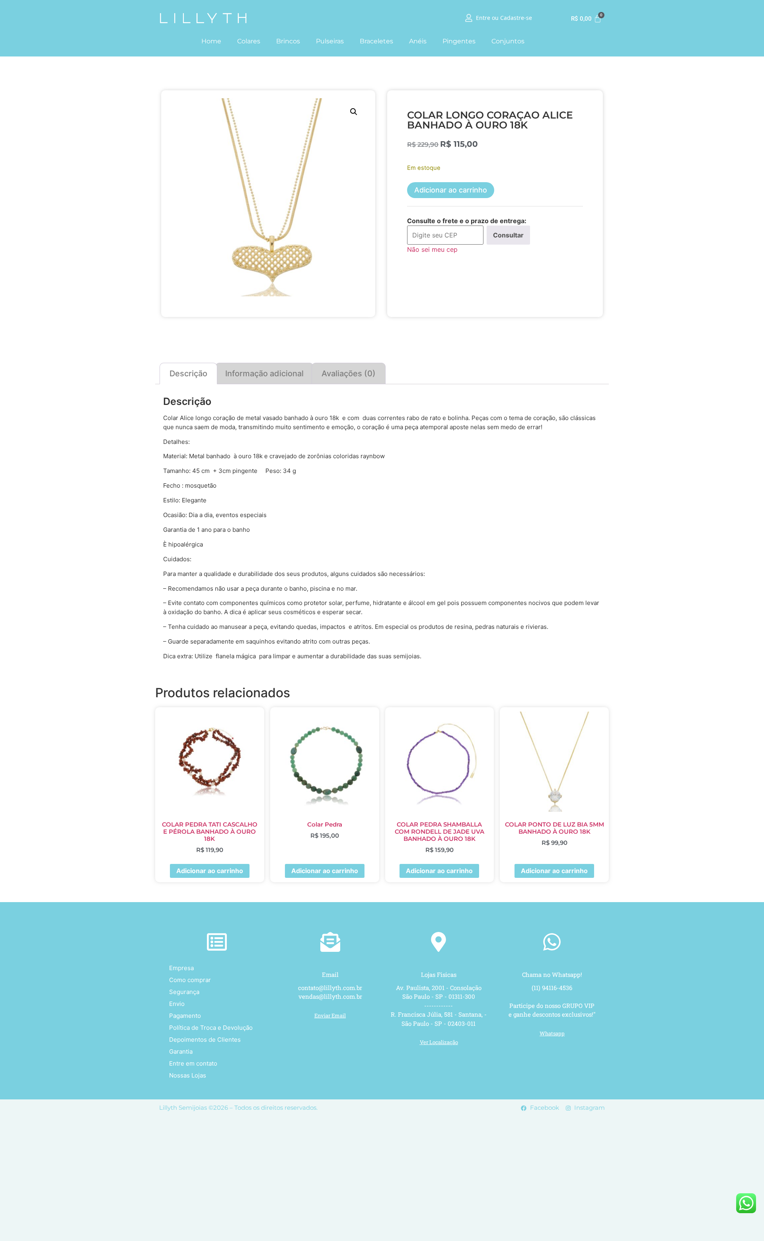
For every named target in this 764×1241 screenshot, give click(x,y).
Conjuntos (507, 41)
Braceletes (376, 41)
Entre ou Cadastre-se (504, 18)
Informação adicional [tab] (264, 373)
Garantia (181, 1051)
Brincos (288, 41)
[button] (354, 112)
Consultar (508, 235)
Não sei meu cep (432, 249)
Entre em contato (193, 1063)
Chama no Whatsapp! (552, 974)
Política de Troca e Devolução (211, 1027)
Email (330, 974)
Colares (248, 41)
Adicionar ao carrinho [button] (209, 871)
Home (211, 41)
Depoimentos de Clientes (205, 1039)
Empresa (181, 968)
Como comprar (190, 980)
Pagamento (185, 1015)
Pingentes (459, 41)
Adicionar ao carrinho (450, 190)
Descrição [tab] (188, 373)
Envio (177, 1004)
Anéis (418, 41)
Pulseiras (330, 41)
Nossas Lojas (187, 1075)
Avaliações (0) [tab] (349, 373)
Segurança (184, 992)
